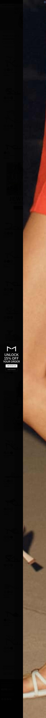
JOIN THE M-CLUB (11, 365)
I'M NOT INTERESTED (11, 369)
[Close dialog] (45, 2)
